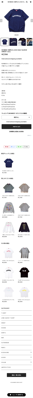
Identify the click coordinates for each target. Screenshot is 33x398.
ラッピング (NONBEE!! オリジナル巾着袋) (14, 113)
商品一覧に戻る (16, 375)
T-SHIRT (3, 313)
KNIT (2, 337)
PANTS (3, 347)
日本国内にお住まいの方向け (16, 131)
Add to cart (16, 126)
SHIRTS (3, 332)
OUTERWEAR (5, 342)
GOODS (3, 357)
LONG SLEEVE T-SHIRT (8, 318)
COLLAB (3, 362)
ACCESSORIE (5, 352)
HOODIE (3, 328)
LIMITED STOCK (6, 367)
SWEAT (3, 323)
